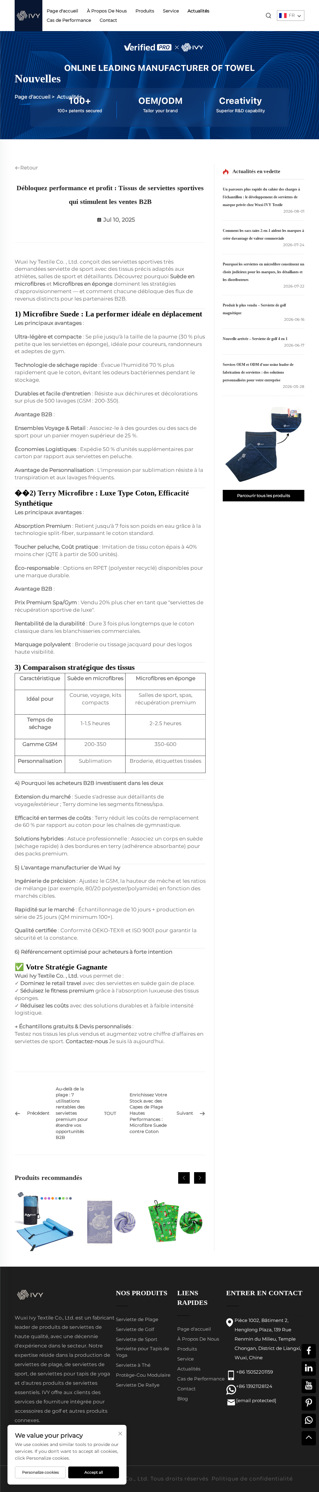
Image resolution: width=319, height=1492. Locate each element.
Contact (108, 20)
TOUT (110, 1113)
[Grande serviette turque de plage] (110, 1221)
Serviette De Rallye (138, 1385)
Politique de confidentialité (252, 1479)
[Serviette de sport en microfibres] (44, 1221)
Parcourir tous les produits (263, 495)
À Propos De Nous (107, 11)
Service (171, 11)
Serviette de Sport (136, 1339)
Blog (182, 1399)
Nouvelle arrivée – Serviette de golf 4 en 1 (255, 339)
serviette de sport (71, 269)
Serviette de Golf (135, 1329)
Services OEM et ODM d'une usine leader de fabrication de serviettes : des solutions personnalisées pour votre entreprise (258, 372)
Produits (145, 11)
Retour (29, 168)
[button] (184, 1178)
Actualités (198, 11)
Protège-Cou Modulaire (143, 1375)
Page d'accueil (62, 11)
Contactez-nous (87, 1041)
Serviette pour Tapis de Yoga (142, 1352)
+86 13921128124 (254, 1386)
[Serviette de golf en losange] (176, 1221)
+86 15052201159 (254, 1372)
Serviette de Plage (137, 1319)
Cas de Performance (69, 20)
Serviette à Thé (133, 1365)
